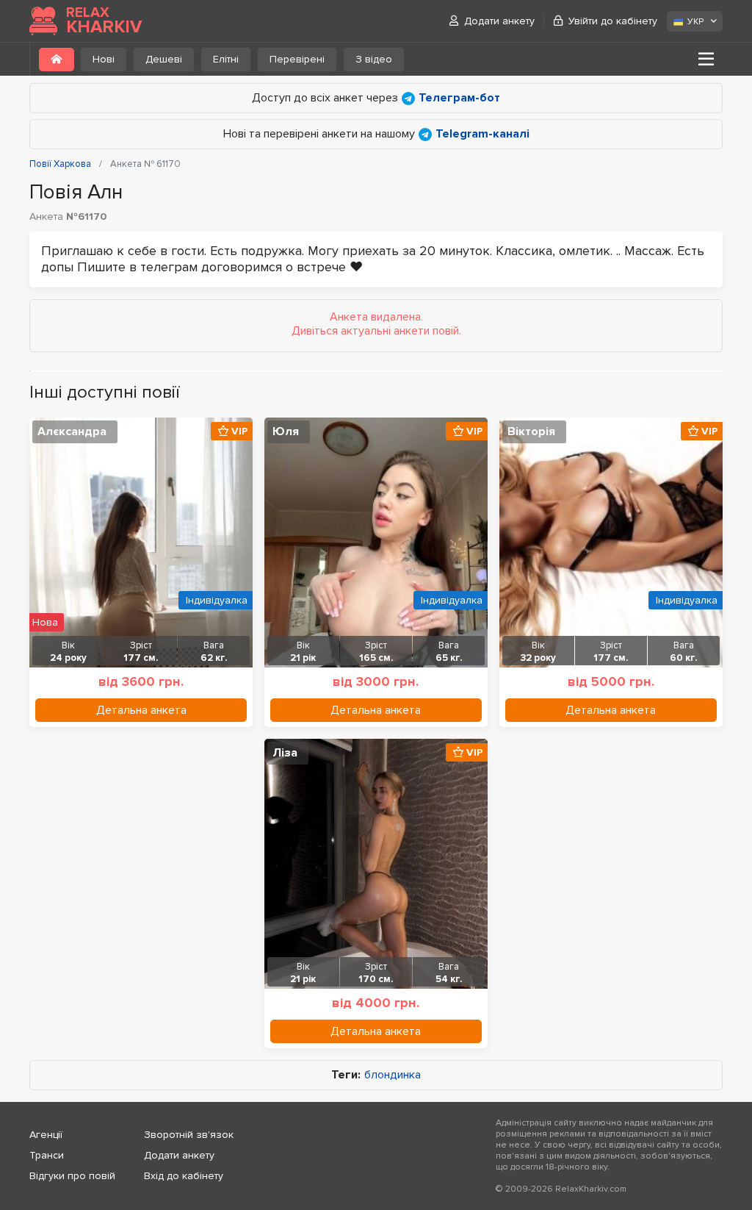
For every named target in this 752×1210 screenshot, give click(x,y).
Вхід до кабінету (183, 1176)
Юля (285, 431)
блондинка (392, 1075)
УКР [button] (695, 21)
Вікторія (531, 431)
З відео (373, 59)
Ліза (284, 752)
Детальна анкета (141, 710)
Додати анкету (499, 21)
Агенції (45, 1134)
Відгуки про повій (72, 1176)
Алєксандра (71, 431)
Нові (104, 59)
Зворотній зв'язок (189, 1134)
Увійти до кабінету (612, 21)
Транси (46, 1155)
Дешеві (163, 59)
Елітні (226, 59)
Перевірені (297, 59)
